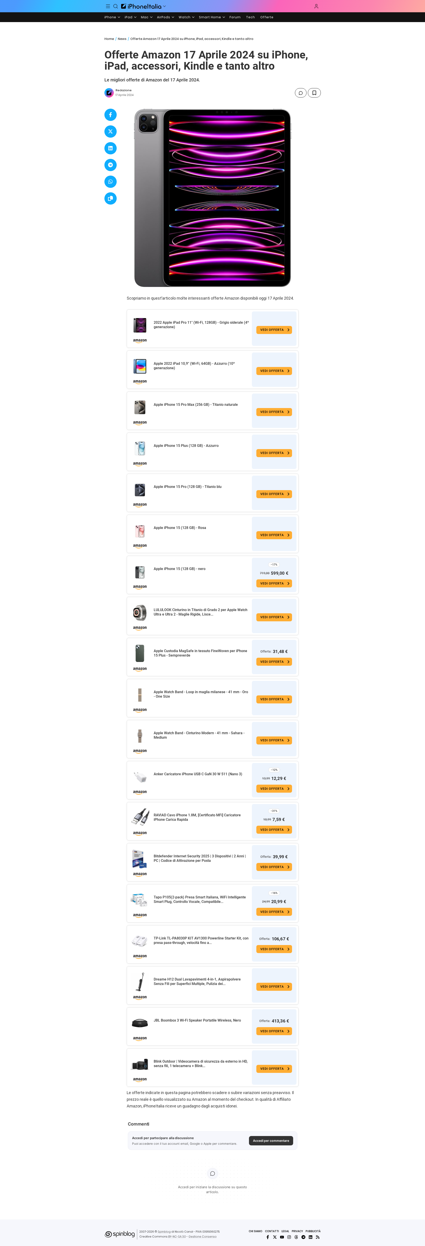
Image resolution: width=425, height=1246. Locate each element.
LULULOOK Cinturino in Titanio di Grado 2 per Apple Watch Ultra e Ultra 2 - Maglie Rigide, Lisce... (200, 612)
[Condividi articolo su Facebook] (110, 115)
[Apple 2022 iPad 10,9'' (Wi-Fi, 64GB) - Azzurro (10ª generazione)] (140, 366)
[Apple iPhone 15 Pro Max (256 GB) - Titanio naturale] (140, 407)
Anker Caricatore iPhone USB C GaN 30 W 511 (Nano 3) (198, 774)
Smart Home (210, 17)
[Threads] (296, 1237)
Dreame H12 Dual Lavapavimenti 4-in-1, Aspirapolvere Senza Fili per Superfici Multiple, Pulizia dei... (197, 981)
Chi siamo (255, 1231)
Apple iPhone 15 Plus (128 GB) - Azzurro (186, 446)
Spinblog (164, 1232)
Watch (185, 17)
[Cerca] (115, 6)
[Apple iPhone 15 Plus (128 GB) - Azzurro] (140, 448)
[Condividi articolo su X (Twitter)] (110, 131)
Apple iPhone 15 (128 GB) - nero (179, 569)
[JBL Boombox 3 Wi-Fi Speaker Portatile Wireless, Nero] (140, 1023)
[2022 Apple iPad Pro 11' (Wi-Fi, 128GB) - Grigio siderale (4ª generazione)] (140, 325)
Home (109, 39)
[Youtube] (282, 1237)
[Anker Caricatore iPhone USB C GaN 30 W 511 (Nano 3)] (140, 777)
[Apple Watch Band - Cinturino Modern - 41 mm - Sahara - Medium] (140, 736)
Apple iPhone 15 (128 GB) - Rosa (180, 528)
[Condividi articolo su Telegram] (110, 165)
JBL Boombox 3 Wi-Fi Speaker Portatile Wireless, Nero (197, 1020)
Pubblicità (313, 1231)
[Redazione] (109, 92)
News (122, 39)
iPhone (110, 17)
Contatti (272, 1231)
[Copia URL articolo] (110, 198)
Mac (145, 17)
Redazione (124, 90)
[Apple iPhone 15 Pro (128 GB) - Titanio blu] (140, 489)
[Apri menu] (164, 6)
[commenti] (301, 92)
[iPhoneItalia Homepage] (141, 6)
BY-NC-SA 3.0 (177, 1236)
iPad (129, 17)
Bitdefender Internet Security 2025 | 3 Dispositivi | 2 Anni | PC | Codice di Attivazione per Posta (200, 858)
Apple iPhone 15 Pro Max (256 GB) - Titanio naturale (196, 404)
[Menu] (108, 6)
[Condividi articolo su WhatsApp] (110, 182)
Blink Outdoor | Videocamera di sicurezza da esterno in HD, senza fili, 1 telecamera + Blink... (201, 1063)
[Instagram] (289, 1237)
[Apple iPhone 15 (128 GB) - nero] (140, 571)
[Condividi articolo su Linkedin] (110, 148)
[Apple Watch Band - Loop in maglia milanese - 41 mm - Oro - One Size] (140, 695)
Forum (235, 17)
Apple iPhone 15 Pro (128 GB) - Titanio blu (188, 487)
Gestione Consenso (203, 1236)
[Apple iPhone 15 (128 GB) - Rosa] (140, 530)
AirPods (163, 17)
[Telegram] (303, 1237)
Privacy (297, 1231)
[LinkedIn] (310, 1237)
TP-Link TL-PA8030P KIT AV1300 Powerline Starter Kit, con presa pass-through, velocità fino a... (201, 940)
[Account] (316, 6)
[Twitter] (275, 1237)
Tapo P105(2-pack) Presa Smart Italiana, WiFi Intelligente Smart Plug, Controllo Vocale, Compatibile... (200, 899)
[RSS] (318, 1237)
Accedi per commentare (271, 1140)
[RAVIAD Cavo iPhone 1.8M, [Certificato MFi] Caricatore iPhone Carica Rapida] (140, 818)
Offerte (267, 17)
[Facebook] (268, 1237)
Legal (285, 1231)
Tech (250, 17)
